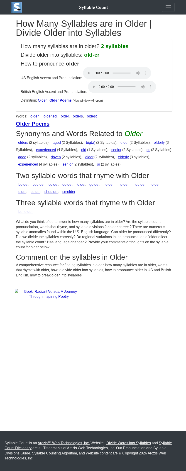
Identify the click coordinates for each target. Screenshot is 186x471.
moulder (138, 184)
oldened (50, 116)
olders (78, 116)
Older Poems (60, 100)
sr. (148, 150)
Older (42, 100)
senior (116, 150)
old (83, 150)
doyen (56, 157)
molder (122, 184)
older (65, 116)
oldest (92, 116)
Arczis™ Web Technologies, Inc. (64, 443)
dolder (67, 184)
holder (108, 184)
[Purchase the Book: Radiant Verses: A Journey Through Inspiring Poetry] (49, 294)
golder (94, 184)
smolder (68, 192)
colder (53, 184)
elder (124, 142)
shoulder (51, 192)
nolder (154, 184)
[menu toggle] (168, 7)
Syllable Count (93, 7)
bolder (23, 184)
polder (35, 192)
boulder (38, 184)
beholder (25, 212)
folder (80, 184)
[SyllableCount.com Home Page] (17, 7)
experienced (46, 150)
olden (34, 116)
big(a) (90, 142)
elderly (159, 142)
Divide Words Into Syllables (128, 443)
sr (98, 164)
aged (57, 142)
